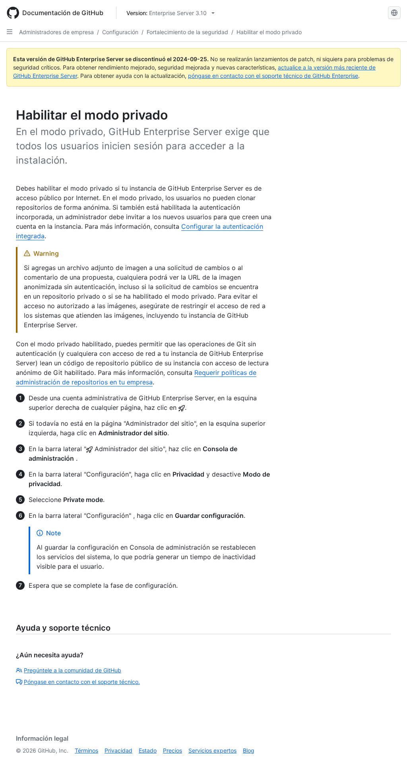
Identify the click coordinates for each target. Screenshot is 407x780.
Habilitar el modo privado (269, 32)
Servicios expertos (212, 750)
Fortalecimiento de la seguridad (187, 32)
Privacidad (118, 750)
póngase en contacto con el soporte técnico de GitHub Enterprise (273, 75)
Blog (248, 750)
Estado (148, 750)
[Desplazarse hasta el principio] (389, 762)
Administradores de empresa (56, 32)
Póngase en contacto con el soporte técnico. (82, 681)
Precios (172, 750)
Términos (86, 750)
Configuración (120, 32)
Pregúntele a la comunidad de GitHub (72, 670)
